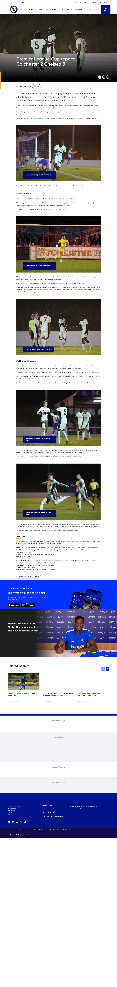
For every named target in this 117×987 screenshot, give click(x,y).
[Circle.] (94, 2)
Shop (89, 9)
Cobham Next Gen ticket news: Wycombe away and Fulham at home (58, 695)
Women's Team (57, 9)
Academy (36, 86)
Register (83, 2)
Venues (11, 2)
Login (76, 2)
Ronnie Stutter (65, 550)
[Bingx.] (106, 2)
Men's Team (43, 9)
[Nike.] (100, 2)
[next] (107, 669)
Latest (22, 9)
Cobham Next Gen (21, 72)
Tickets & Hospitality (75, 9)
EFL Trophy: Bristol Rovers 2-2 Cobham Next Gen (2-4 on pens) (92, 695)
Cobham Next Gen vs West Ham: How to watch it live (22, 695)
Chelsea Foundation (22, 2)
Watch (33, 9)
